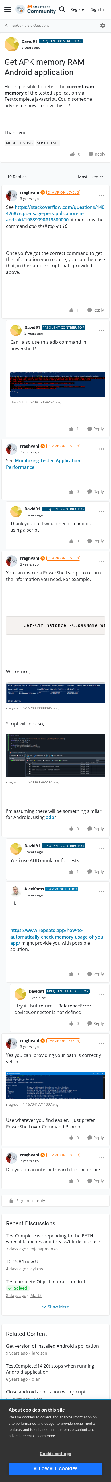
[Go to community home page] (35, 9)
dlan (36, 1379)
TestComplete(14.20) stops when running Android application (50, 1369)
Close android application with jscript (46, 1392)
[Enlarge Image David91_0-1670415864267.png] (57, 384)
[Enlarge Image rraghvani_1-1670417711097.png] (55, 1085)
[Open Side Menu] (7, 9)
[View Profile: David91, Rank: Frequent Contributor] (12, 44)
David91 (29, 41)
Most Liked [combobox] (91, 177)
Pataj (39, 1399)
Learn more (45, 1436)
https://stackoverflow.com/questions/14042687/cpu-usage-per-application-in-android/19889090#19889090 (55, 213)
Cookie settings (55, 1454)
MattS (36, 1295)
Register (78, 9)
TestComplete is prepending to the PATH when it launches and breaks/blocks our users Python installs (55, 1239)
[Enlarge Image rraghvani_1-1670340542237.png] (55, 755)
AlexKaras (34, 888)
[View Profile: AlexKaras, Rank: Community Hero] (16, 891)
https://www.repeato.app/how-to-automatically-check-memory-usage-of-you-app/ (57, 936)
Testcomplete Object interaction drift (45, 1282)
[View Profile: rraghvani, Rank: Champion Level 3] (11, 195)
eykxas (36, 1268)
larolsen (39, 1353)
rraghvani (29, 192)
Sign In (97, 9)
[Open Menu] (103, 26)
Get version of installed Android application (52, 1346)
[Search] (62, 9)
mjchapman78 (44, 1249)
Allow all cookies (55, 1469)
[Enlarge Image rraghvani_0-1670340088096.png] (55, 692)
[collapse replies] (55, 188)
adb (50, 817)
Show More (58, 1306)
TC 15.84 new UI (23, 1262)
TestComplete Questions (29, 25)
